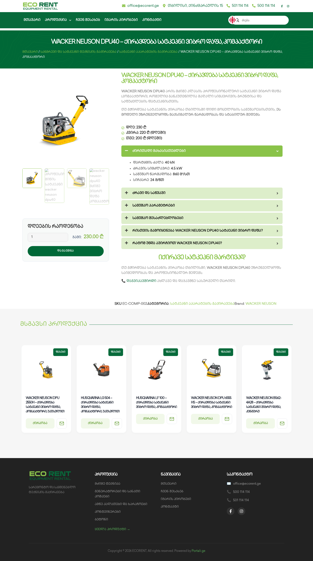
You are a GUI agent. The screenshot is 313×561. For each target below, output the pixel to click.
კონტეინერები (108, 512)
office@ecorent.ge (247, 484)
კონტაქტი (151, 20)
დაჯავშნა (65, 250)
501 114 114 (241, 500)
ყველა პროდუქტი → (112, 529)
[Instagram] (288, 6)
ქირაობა (40, 423)
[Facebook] (230, 511)
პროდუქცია (56, 20)
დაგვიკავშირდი (141, 281)
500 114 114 (241, 492)
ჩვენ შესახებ (88, 20)
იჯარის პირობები (121, 20)
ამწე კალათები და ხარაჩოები (121, 504)
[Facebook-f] (281, 6)
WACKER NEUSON (261, 304)
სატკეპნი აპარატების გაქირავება (148, 52)
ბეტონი (101, 519)
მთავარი (32, 20)
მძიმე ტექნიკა (107, 484)
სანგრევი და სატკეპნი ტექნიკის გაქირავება (78, 52)
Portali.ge (198, 551)
